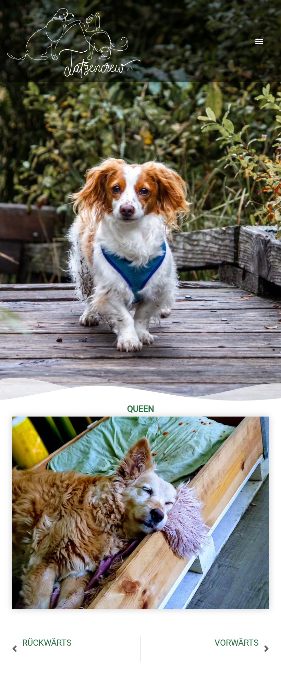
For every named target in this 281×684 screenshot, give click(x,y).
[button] (259, 41)
